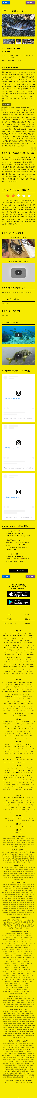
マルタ (12, 805)
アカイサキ (19, 635)
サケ (16, 721)
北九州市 (20, 856)
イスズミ (11, 652)
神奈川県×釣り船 (6, 898)
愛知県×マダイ (21, 957)
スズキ (24, 733)
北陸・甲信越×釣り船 (28, 884)
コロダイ (13, 715)
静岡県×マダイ (19, 955)
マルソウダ (6, 805)
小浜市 (29, 856)
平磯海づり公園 (8, 1065)
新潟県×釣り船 (30, 902)
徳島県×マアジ (22, 975)
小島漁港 (31, 1071)
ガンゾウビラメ (25, 689)
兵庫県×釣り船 (6, 902)
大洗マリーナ (10, 1055)
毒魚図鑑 (9, 619)
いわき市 (13, 1026)
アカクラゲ (7, 638)
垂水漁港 (15, 1065)
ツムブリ (20, 751)
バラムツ (6, 775)
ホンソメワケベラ (23, 789)
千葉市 (21, 1026)
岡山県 (25, 842)
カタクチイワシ (16, 684)
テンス (31, 751)
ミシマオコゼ (23, 805)
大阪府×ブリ (23, 963)
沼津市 (28, 854)
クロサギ (21, 703)
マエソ (20, 797)
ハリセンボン (8, 772)
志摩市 (10, 1018)
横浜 (28, 1043)
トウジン (6, 753)
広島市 (20, 858)
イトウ (4, 654)
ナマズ (4, 759)
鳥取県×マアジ (9, 969)
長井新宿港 (6, 875)
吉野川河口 (26, 1069)
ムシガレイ (19, 807)
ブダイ (19, 784)
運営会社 (27, 619)
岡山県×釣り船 (14, 908)
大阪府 (4, 842)
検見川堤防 (5, 1063)
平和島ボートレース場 (9, 1053)
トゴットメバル (13, 753)
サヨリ (4, 724)
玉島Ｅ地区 (17, 1055)
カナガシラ (28, 684)
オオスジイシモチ (8, 669)
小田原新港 (6, 869)
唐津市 (20, 1020)
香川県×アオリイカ (18, 977)
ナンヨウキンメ (21, 759)
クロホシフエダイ (28, 706)
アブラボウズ (26, 645)
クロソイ (6, 706)
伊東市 (12, 856)
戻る (5, 10)
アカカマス (31, 635)
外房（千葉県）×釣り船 (11, 890)
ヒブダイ (17, 777)
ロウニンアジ (27, 826)
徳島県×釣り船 (14, 910)
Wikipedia (6, 104)
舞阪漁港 (31, 1043)
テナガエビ (26, 751)
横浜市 (12, 852)
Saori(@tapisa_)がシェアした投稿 (14, 517)
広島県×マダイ (22, 971)
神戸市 (18, 1016)
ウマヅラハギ (6, 662)
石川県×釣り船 (26, 914)
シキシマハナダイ (24, 724)
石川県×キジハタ (29, 951)
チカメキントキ (25, 749)
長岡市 (18, 862)
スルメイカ (16, 736)
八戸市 (9, 1030)
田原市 (12, 1028)
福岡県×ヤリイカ (9, 983)
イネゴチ (32, 654)
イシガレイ (31, 650)
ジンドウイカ (27, 731)
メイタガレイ (16, 809)
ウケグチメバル (29, 657)
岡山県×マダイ (6, 971)
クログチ (16, 703)
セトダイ (22, 736)
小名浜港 (20, 1045)
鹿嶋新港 (26, 869)
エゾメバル (13, 664)
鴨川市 (29, 852)
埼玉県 (29, 838)
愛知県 (24, 840)
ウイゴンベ (17, 657)
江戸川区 (15, 860)
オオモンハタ (8, 671)
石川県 (16, 840)
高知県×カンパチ (30, 979)
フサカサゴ (14, 784)
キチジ (14, 691)
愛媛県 (20, 844)
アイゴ (4, 633)
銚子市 (26, 862)
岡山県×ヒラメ (14, 971)
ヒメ (21, 777)
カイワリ (4, 682)
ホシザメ (11, 789)
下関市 (13, 1014)
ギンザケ (19, 696)
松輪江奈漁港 (6, 873)
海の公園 (31, 1061)
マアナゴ (10, 797)
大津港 (4, 1047)
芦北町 (9, 1026)
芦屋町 (13, 1030)
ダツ (16, 749)
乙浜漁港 (20, 873)
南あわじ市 (22, 1037)
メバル (20, 812)
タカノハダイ (31, 744)
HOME (10, 614)
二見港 (29, 1051)
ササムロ (20, 721)
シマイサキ (8, 726)
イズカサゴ (17, 652)
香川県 (12, 844)
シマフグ (25, 726)
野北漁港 (22, 1053)
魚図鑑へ (6, 3)
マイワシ (16, 797)
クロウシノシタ (27, 701)
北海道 (4, 838)
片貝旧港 (11, 875)
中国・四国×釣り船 (8, 886)
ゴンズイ (24, 715)
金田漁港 (25, 873)
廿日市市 (5, 1033)
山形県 (16, 920)
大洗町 (23, 1024)
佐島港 (18, 871)
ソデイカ (24, 738)
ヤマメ (19, 818)
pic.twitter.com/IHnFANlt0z (18, 545)
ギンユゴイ (9, 699)
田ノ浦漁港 (21, 1067)
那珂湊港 (31, 875)
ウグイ (22, 657)
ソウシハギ (13, 738)
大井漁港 (21, 877)
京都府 (17, 842)
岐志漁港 (14, 871)
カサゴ (23, 682)
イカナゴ (5, 650)
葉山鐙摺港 (6, 877)
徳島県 (16, 844)
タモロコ (11, 749)
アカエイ (25, 635)
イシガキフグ (23, 650)
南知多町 (10, 1024)
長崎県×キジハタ (9, 987)
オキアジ (14, 671)
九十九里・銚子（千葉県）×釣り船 (25, 894)
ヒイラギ (18, 775)
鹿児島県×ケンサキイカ (9, 991)
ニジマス (6, 762)
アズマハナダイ (29, 642)
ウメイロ (19, 662)
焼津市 (29, 1026)
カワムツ (5, 689)
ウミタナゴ (13, 662)
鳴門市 (5, 1014)
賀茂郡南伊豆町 (30, 860)
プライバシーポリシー (10, 623)
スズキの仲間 (6, 51)
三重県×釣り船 (6, 906)
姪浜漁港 (31, 877)
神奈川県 (24, 838)
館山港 (16, 1073)
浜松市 (9, 1012)
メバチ (16, 812)
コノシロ (19, 713)
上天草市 (4, 1026)
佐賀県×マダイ (29, 983)
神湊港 (4, 867)
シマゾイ (20, 726)
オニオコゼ (17, 674)
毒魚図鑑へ (30, 3)
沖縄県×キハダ (14, 993)
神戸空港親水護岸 (8, 1069)
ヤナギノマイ (13, 818)
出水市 (17, 1037)
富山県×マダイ (14, 951)
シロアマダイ (24, 728)
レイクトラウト (10, 826)
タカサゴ (24, 744)
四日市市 (29, 1018)
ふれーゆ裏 (24, 1057)
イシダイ (6, 652)
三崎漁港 (7, 1073)
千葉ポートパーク (19, 1061)
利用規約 (27, 623)
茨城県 (5, 840)
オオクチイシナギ (7, 666)
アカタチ (23, 638)
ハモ (32, 770)
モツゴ (25, 812)
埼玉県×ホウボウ (6, 943)
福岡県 (24, 844)
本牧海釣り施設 (14, 1043)
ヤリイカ (24, 818)
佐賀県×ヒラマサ (9, 985)
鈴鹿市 (16, 1028)
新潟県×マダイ (6, 949)
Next (35, 25)
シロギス (30, 728)
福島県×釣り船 (22, 912)
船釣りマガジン (19, 1082)
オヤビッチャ (18, 676)
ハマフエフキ (26, 770)
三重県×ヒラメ (26, 959)
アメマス (6, 647)
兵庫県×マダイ (10, 965)
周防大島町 (18, 1012)
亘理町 (5, 1028)
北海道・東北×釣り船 (28, 886)
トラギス (25, 753)
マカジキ (25, 797)
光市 (16, 1030)
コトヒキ (13, 713)
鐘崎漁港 (12, 867)
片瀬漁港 (4, 1077)
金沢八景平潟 (31, 873)
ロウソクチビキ (19, 826)
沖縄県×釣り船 (14, 904)
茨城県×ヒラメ (10, 941)
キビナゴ (16, 694)
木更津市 (23, 1014)
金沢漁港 (27, 867)
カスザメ (32, 682)
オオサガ (32, 666)
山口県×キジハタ (7, 975)
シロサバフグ (14, 731)
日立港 (5, 1059)
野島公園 (24, 1047)
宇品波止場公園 (7, 1075)
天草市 (9, 1022)
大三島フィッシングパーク (22, 1075)
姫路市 (27, 1014)
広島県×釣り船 (22, 902)
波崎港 (16, 879)
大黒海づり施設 (16, 1059)
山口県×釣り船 (30, 906)
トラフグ (31, 753)
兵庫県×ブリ (30, 963)
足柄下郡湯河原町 (7, 860)
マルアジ (31, 802)
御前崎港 (22, 1059)
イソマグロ (30, 652)
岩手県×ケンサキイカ (11, 933)
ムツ (24, 807)
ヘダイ (12, 787)
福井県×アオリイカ (10, 955)
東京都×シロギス (27, 945)
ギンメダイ (29, 696)
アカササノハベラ (15, 638)
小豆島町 (24, 1018)
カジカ (27, 682)
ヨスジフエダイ (23, 820)
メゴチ (29, 809)
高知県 (9, 844)
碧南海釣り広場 (31, 1055)
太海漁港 (16, 877)
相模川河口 (28, 1053)
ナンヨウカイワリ (11, 759)
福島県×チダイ (15, 939)
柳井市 (4, 1035)
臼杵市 (20, 1028)
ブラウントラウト (26, 784)
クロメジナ (17, 708)
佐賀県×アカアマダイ (19, 985)
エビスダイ (19, 664)
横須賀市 (4, 852)
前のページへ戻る (18, 570)
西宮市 (32, 1035)
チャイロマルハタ (12, 751)
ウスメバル (15, 659)
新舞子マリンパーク (28, 1049)
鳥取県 (32, 842)
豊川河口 (9, 1059)
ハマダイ (20, 770)
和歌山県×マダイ (26, 965)
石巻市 (10, 1016)
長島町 (32, 1020)
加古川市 (20, 1035)
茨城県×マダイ (23, 939)
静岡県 (28, 840)
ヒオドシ (24, 775)
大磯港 (30, 1067)
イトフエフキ (18, 654)
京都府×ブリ (20, 961)
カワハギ (26, 687)
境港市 (30, 862)
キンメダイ (7, 696)
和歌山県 (12, 842)
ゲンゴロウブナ (15, 710)
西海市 (5, 1031)
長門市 (33, 1026)
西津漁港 (20, 879)
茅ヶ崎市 (19, 1022)
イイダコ (30, 647)
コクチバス (31, 710)
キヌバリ (6, 694)
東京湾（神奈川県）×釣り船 (25, 890)
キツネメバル (31, 691)
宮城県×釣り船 (30, 904)
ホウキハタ (17, 787)
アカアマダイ (12, 635)
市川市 (23, 1031)
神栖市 (23, 860)
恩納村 (28, 1028)
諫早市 (16, 1035)
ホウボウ (31, 787)
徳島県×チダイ (30, 975)
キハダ (11, 694)
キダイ (10, 691)
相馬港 (21, 1049)
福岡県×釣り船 (31, 898)
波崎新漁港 (23, 1055)
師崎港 (5, 1061)
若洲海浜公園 (6, 1043)
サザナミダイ (27, 721)
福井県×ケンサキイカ (18, 953)
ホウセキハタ (24, 787)
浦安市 (23, 1022)
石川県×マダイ (9, 953)
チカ (19, 749)
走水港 (26, 871)
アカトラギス (29, 638)
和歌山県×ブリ (17, 967)
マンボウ (17, 805)
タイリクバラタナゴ (16, 744)
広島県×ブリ (9, 973)
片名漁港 (26, 877)
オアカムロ (26, 664)
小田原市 (9, 854)
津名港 (26, 1067)
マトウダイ (6, 802)
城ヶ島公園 (22, 1071)
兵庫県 (8, 842)
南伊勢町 (19, 1024)
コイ (21, 710)
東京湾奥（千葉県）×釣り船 (25, 896)
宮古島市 (14, 1022)
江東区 (24, 858)
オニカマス (30, 674)
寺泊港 (15, 873)
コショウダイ (7, 713)
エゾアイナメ (6, 664)
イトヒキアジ (10, 654)
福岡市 (33, 856)
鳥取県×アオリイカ (18, 969)
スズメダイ (30, 733)
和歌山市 (19, 854)
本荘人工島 (32, 1077)
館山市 (32, 854)
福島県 (16, 838)
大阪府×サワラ (15, 963)
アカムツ (19, 640)
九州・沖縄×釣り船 (18, 886)
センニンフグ (28, 736)
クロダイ (11, 706)
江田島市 (19, 1018)
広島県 (21, 842)
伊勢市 (27, 1022)
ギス (12, 696)
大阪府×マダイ (7, 963)
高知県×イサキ (20, 981)
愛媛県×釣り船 (22, 908)
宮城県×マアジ (14, 935)
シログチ (8, 731)
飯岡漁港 (12, 869)
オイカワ (32, 664)
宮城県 (12, 838)
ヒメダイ (5, 780)
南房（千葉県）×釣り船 (9, 894)
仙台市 (32, 1028)
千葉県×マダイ (15, 943)
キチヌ (19, 691)
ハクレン (17, 768)
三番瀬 (20, 1043)
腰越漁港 (21, 869)
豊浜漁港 (11, 1045)
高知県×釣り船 (30, 908)
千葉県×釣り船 (15, 898)
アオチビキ (20, 633)
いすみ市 (21, 852)
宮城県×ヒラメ (6, 935)
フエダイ (31, 782)
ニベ (10, 762)
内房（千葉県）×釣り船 (11, 896)
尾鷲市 (8, 1035)
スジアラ (14, 733)
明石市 (16, 856)
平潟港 (22, 875)
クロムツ (11, 708)
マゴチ (13, 800)
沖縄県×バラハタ (22, 993)
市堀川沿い (17, 875)
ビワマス (25, 782)
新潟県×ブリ (13, 949)
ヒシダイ (11, 777)
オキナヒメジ (28, 671)
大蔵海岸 (4, 1055)
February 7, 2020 (18, 561)
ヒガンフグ (30, 775)
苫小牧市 (15, 1033)
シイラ (17, 724)
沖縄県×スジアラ (30, 991)
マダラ (30, 800)
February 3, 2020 (25, 535)
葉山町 (9, 1031)
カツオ (23, 684)
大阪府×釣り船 (6, 904)
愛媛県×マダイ (6, 979)
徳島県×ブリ (15, 975)
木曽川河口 (5, 1057)
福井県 (20, 840)
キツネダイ (24, 691)
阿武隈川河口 (11, 1061)
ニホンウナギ (15, 762)
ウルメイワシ (25, 662)
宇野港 (15, 1045)
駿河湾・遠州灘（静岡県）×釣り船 (11, 892)
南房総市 (14, 854)
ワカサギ (16, 832)
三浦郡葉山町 (12, 862)
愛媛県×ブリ (13, 979)
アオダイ (14, 633)
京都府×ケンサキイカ (11, 961)
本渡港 (27, 1065)
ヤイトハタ (6, 818)
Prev (1, 25)
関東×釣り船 (6, 884)
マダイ (21, 800)
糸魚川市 (28, 1033)
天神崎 (26, 1061)
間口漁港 (17, 867)
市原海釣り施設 (11, 1077)
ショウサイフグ (8, 728)
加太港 (5, 871)
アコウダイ (13, 642)
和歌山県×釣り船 (22, 900)
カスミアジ (9, 684)
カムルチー (21, 687)
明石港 (22, 871)
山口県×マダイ (16, 973)
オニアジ (11, 674)
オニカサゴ (24, 674)
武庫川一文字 (6, 1071)
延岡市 (6, 1018)
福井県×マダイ (28, 953)
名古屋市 (32, 1016)
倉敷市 (29, 1035)
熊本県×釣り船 (6, 910)
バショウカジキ (16, 772)
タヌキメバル (29, 746)
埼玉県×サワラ (18, 941)
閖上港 (29, 1047)
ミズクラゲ (30, 805)
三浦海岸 (19, 1051)
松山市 (12, 1020)
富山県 (12, 840)
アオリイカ (5, 635)
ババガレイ (24, 772)
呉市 (3, 1018)
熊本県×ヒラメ (10, 989)
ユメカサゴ (6, 820)
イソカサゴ (24, 652)
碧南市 (31, 1030)
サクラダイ (5, 721)
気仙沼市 (19, 1031)
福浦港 (11, 873)
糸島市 (25, 856)
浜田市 (27, 1024)
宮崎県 (22, 1006)
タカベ (5, 746)
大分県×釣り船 (18, 914)
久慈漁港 (32, 867)
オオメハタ (30, 669)
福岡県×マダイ (28, 981)
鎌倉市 (16, 858)
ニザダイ (32, 759)
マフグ (26, 802)
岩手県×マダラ (21, 933)
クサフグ (18, 699)
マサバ (17, 800)
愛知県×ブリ (14, 957)
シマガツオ (14, 726)
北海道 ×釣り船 (22, 906)
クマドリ (28, 699)
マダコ (26, 800)
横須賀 (22, 1063)
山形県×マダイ (31, 935)
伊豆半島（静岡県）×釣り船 (27, 892)
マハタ (22, 802)
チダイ (5, 751)
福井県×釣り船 (31, 900)
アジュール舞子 (10, 1047)
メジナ (33, 809)
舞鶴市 (20, 1030)
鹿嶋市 (25, 852)
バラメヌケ (12, 775)
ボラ (18, 792)
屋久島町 (10, 1033)
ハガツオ (12, 768)
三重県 (32, 840)
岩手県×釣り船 (14, 912)
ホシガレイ (5, 789)
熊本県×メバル (18, 989)
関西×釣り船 (13, 884)
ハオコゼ (6, 768)
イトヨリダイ (25, 654)
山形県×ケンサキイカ (18, 937)
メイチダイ (23, 809)
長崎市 (23, 1012)
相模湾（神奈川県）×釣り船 (26, 888)
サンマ (13, 724)
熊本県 (32, 844)
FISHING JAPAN (10, 1082)
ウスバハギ (9, 659)
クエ (14, 699)
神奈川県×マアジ (10, 947)
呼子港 (10, 1057)
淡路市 (31, 1014)
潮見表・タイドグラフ (28, 1082)
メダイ (12, 812)
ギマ (15, 696)
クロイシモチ (19, 701)
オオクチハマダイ (17, 666)
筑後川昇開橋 (12, 1063)
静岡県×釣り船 (23, 898)
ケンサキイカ (6, 710)
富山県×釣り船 (6, 912)
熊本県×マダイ (29, 987)
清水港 (10, 1049)
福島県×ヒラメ (7, 939)
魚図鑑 (27, 614)
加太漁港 (31, 1045)
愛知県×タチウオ (30, 957)
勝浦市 (5, 854)
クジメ (23, 699)
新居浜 (22, 1077)
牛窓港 (33, 1063)
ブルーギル (6, 787)
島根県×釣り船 (30, 912)
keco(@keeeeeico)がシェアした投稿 (14, 418)
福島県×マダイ (28, 937)
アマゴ (32, 645)
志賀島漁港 (29, 1073)
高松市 (27, 1030)
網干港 (13, 1075)
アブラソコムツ (12, 645)
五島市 (31, 1024)
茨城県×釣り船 (6, 900)
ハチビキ (6, 770)
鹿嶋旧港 (22, 867)
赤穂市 (19, 1033)
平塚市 (22, 862)
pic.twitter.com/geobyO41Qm (14, 556)
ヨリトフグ (31, 820)
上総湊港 (31, 869)
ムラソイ (4, 809)
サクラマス (11, 721)
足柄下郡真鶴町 (6, 856)
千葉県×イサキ (31, 943)
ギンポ (24, 696)
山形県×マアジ (9, 937)
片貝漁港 (17, 1053)
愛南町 (17, 1026)
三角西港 (16, 1071)
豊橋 (12, 1067)
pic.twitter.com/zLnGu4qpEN (14, 533)
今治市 (5, 1024)
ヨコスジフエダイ (14, 820)
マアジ (5, 797)
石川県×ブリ (21, 951)
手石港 (9, 871)
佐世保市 (5, 1022)
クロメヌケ (24, 708)
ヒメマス (10, 780)
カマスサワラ (6, 687)
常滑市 (5, 1020)
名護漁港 (31, 1059)
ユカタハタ (30, 818)
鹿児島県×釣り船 (22, 910)
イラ (12, 657)
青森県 (9, 998)
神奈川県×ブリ (27, 947)
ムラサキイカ (29, 807)
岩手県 (8, 838)
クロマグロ (5, 708)
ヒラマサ (6, 782)
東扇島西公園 (13, 1051)
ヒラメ (11, 782)
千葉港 (12, 1071)
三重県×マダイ (18, 959)
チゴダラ (32, 749)
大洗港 (11, 877)
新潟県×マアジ (21, 949)
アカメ (24, 640)
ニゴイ (27, 759)
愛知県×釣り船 (14, 902)
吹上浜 (27, 1071)
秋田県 (16, 998)
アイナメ (8, 633)
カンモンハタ (16, 689)
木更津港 (15, 1069)
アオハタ (26, 633)
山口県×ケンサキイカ (25, 973)
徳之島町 (14, 1031)
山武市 (7, 862)
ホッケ (16, 789)
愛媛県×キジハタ (21, 979)
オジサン (6, 674)
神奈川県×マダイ (19, 947)
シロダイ (21, 731)
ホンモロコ (31, 789)
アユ (18, 647)
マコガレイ (8, 800)
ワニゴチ (21, 832)
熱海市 (28, 858)
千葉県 (32, 838)
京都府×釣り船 (22, 904)
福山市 (16, 1020)
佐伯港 (31, 1065)
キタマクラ (5, 691)
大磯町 (25, 1026)
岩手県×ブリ (28, 933)
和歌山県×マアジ (9, 967)
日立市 (33, 852)
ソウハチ (19, 738)
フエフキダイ (6, 784)
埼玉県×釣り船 (6, 908)
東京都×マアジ (9, 945)
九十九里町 (6, 1016)
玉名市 (23, 1033)
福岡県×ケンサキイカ (19, 983)
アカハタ (6, 640)
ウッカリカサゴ (23, 659)
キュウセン (22, 694)
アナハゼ (5, 645)
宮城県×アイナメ (22, 935)
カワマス (32, 687)
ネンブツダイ (29, 762)
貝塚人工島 (25, 1045)
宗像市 (9, 852)
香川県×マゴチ (27, 977)
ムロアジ (10, 809)
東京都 (20, 838)
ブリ (32, 784)
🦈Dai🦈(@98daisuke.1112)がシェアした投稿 (17, 468)
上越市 (13, 1037)
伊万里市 (32, 1022)
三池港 (8, 1051)
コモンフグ (30, 713)
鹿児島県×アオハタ (20, 991)
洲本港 (31, 1069)
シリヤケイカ (16, 728)
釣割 (5, 1082)
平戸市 (14, 1016)
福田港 (33, 1047)
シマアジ (32, 724)
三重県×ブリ (10, 959)
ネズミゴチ (23, 762)
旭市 (13, 858)
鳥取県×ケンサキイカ (27, 967)
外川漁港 (26, 875)
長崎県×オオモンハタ (19, 987)
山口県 (29, 842)
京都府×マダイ (27, 961)
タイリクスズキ (6, 744)
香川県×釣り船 (10, 914)
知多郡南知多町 (7, 858)
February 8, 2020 (11, 549)
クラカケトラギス (10, 701)
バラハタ (30, 772)
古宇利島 (26, 1077)
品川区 (32, 858)
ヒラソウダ (31, 780)
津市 (29, 1020)
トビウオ (20, 753)
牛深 (25, 1073)
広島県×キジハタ (30, 971)
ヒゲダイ (6, 777)
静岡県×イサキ (27, 955)
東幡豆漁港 (8, 1067)
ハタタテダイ (29, 768)
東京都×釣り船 (14, 900)
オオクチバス (25, 666)
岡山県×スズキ (27, 969)
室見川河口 (28, 1063)
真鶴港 (16, 869)
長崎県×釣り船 (31, 910)
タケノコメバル (12, 746)
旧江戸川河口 (15, 1049)
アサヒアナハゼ (21, 642)
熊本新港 (21, 1073)
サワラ (8, 724)
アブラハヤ (19, 645)
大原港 (8, 867)
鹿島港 (24, 1043)
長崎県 (28, 844)
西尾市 (24, 1028)
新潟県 (9, 840)
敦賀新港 (18, 1063)
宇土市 (12, 1035)
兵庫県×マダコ (18, 965)
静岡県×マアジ (6, 957)
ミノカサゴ (12, 807)
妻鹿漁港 (12, 1073)
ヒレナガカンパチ (17, 782)
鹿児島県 (18, 846)
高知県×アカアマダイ (10, 981)
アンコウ (25, 647)
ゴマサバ (18, 715)
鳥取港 (23, 1065)
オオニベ (24, 669)
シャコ (30, 726)
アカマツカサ (13, 640)
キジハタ (32, 689)
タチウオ (19, 746)
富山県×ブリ (6, 951)
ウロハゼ (32, 662)
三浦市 (16, 852)
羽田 (33, 1057)
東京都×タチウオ (18, 945)
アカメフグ (30, 640)
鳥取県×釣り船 (14, 906)
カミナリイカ (13, 687)
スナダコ (7, 736)
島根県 (5, 844)
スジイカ (19, 733)
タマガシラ (6, 749)
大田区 (19, 860)
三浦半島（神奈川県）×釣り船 (11, 888)
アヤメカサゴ (12, 647)
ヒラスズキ (25, 780)
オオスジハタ (17, 669)
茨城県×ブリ (30, 939)
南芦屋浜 (24, 1051)
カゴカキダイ (17, 682)
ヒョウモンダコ (17, 780)
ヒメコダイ (26, 777)
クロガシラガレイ (8, 703)
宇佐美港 (30, 871)
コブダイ (24, 713)
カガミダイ (10, 682)
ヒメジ (31, 777)
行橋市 (24, 1030)
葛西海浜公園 (18, 1047)
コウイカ (25, 710)
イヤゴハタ (7, 657)
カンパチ (10, 689)
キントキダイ (29, 694)
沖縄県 (23, 846)
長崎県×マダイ (29, 985)
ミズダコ (6, 807)
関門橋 (27, 1059)
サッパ (33, 721)
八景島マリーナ (17, 1057)
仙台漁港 (16, 1067)
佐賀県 (32, 926)
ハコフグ (22, 768)
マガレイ (30, 797)
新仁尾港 (32, 1075)
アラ (21, 647)
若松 (32, 1053)
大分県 (14, 846)
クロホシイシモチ (18, 706)
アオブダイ (32, 633)
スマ (11, 736)
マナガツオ (13, 802)
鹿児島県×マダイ (26, 989)
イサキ (10, 650)
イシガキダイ (16, 650)
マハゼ (18, 802)
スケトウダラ (7, 733)
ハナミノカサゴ (13, 770)
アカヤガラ (6, 642)
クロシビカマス (29, 703)
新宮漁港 (20, 1069)
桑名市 (27, 1031)
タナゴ (24, 746)
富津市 (24, 854)
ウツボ (29, 659)
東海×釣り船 (20, 884)
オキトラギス (21, 671)
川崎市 (32, 1033)
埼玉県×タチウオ (26, 941)
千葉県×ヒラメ (23, 943)
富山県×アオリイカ (30, 949)
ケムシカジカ (31, 708)
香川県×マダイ (9, 977)
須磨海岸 (5, 1049)
